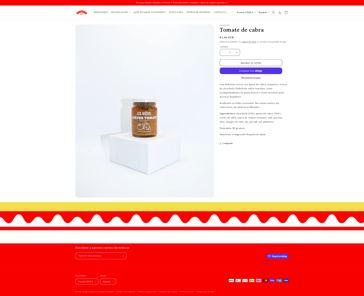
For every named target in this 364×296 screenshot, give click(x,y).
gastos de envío (250, 42)
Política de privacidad (147, 291)
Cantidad (224, 47)
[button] (120, 12)
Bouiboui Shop (89, 292)
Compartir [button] (228, 143)
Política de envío (187, 291)
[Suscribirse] (123, 255)
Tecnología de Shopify (104, 292)
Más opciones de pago (251, 78)
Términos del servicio (168, 291)
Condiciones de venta (205, 291)
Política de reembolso (126, 291)
